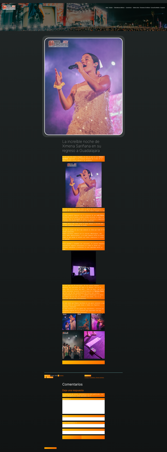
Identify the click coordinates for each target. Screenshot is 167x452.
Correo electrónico (69, 422)
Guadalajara (92, 377)
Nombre (65, 416)
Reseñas (61, 375)
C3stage (87, 377)
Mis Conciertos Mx (50, 448)
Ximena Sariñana (100, 377)
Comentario (66, 399)
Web (63, 429)
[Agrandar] (100, 164)
